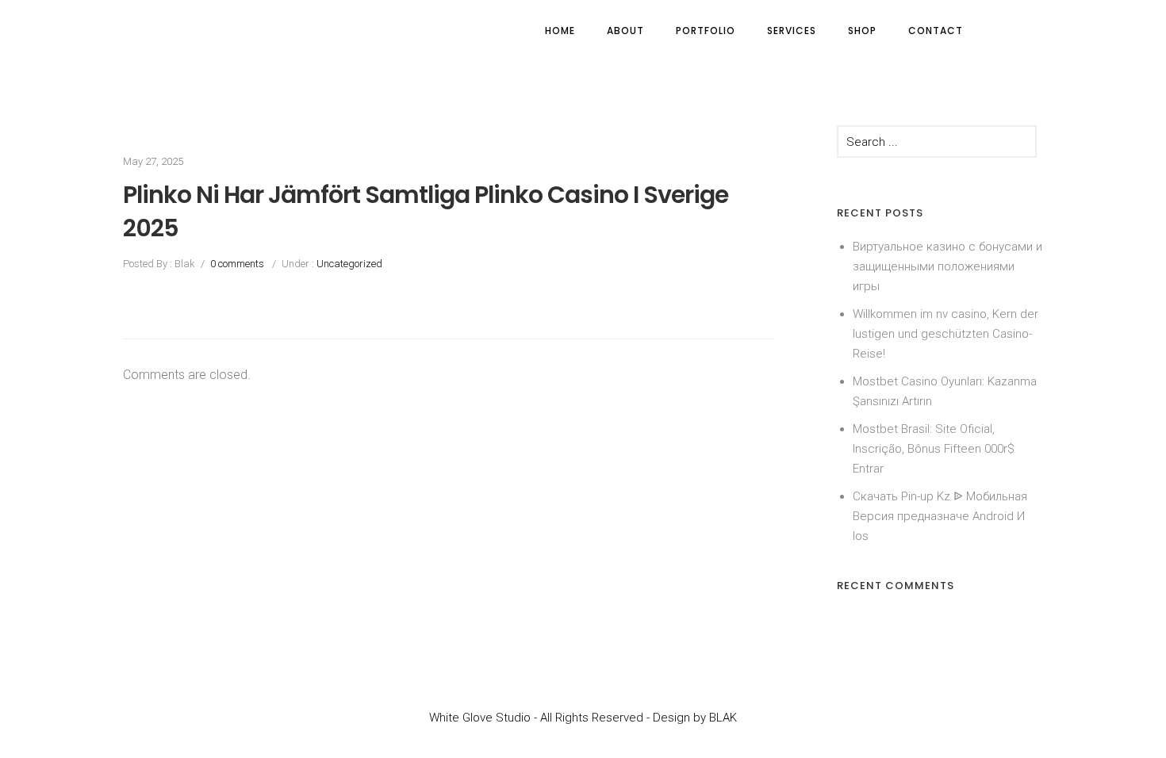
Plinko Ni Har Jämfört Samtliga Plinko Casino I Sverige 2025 (425, 211)
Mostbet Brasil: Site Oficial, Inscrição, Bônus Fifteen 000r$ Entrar (933, 449)
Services (791, 30)
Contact (935, 30)
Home (560, 30)
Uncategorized (348, 264)
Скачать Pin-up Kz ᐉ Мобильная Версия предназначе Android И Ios (940, 516)
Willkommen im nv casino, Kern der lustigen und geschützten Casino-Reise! (945, 334)
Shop (862, 30)
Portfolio (705, 30)
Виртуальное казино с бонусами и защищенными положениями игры (947, 266)
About (625, 30)
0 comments (237, 264)
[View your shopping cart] (1010, 30)
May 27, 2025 (153, 161)
